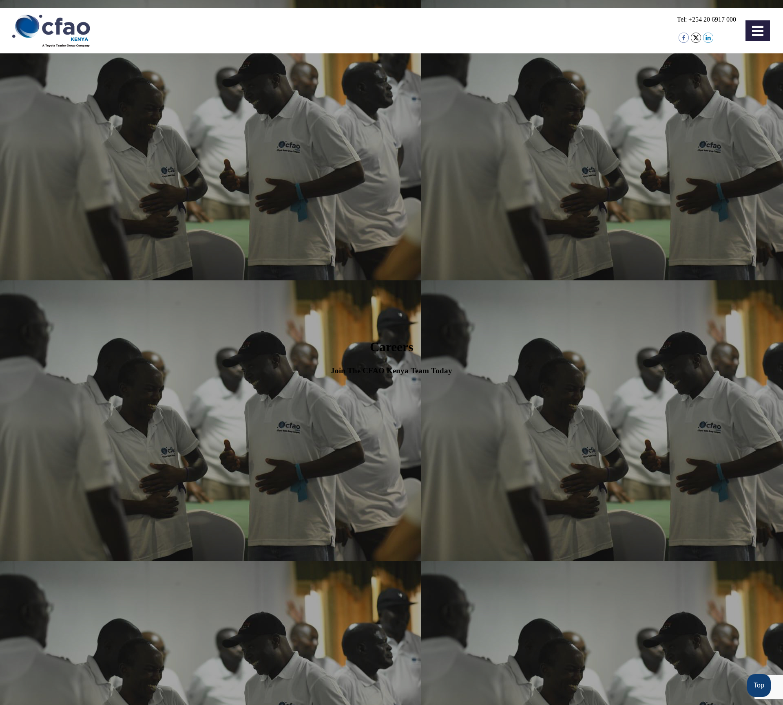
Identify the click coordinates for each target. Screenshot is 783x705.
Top (759, 685)
